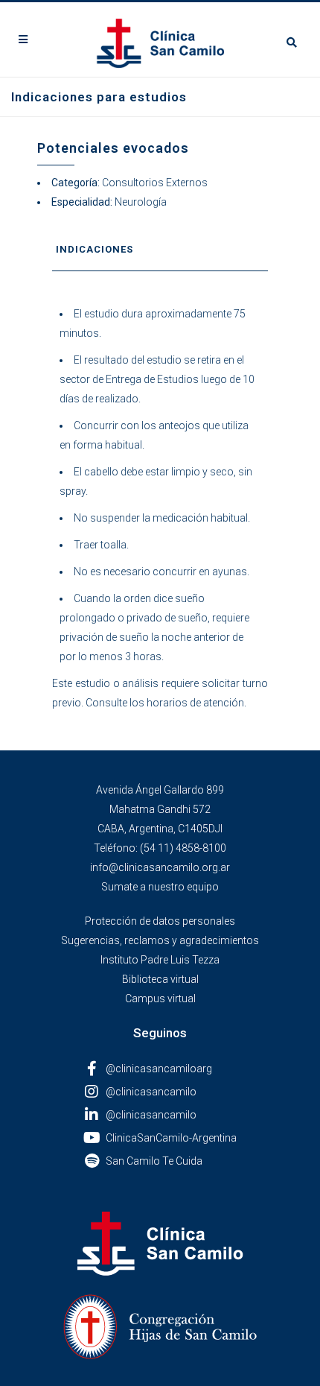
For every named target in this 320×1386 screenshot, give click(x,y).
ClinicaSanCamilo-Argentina (171, 1138)
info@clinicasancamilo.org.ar (160, 867)
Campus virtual (160, 998)
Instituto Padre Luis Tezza (160, 960)
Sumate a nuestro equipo (160, 887)
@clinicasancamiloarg (159, 1069)
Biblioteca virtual (160, 979)
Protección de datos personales (160, 921)
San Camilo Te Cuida (154, 1161)
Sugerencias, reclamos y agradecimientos (160, 940)
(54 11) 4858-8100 (183, 848)
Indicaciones (94, 249)
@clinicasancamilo (151, 1092)
